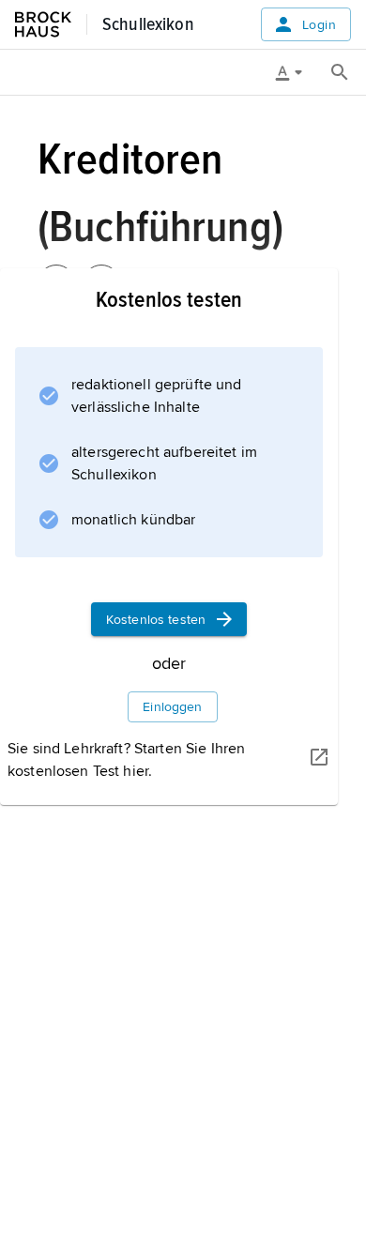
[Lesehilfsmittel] (295, 72)
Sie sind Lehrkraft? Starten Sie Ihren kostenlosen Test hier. (126, 760)
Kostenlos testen (156, 620)
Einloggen (172, 707)
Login (319, 25)
